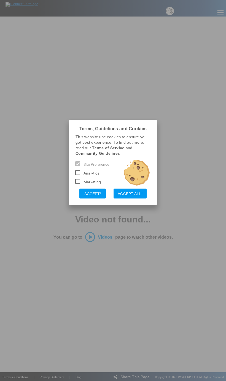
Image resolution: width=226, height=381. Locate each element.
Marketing (92, 182)
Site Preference (96, 164)
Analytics (91, 173)
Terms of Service (108, 148)
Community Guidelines (98, 153)
